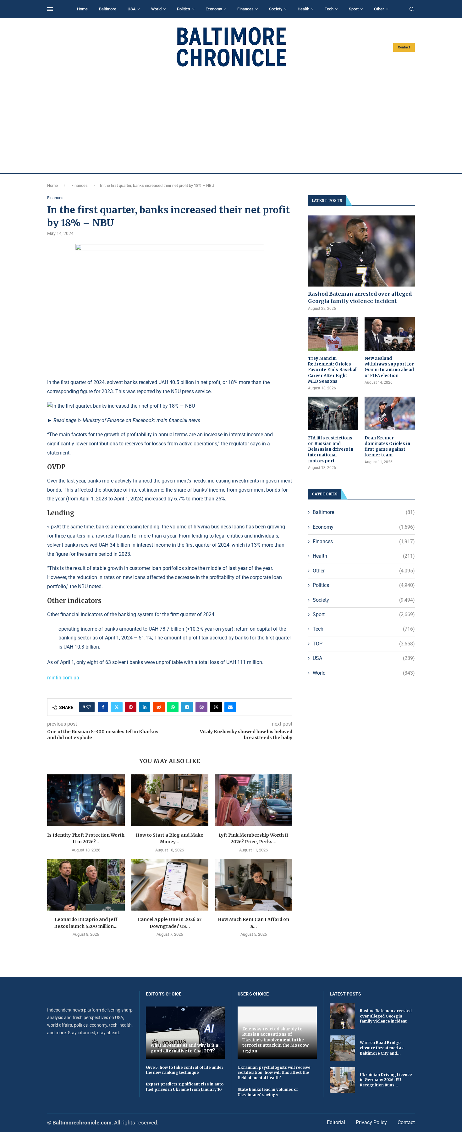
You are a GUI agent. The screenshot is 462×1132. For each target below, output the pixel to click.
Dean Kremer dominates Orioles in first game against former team (387, 446)
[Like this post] (88, 707)
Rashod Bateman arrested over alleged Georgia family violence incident (360, 297)
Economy (214, 9)
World (156, 9)
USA (132, 9)
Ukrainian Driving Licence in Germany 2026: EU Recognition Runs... (386, 1080)
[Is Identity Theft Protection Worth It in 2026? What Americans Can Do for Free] (86, 800)
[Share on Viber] (201, 707)
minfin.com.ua (63, 678)
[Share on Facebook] (103, 707)
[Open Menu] (50, 9)
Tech (329, 9)
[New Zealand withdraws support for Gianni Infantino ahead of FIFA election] (390, 334)
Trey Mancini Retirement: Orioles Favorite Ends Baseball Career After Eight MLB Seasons (333, 370)
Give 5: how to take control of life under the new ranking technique (184, 1070)
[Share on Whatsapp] (173, 707)
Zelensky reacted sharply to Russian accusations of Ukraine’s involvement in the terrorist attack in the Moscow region (275, 1040)
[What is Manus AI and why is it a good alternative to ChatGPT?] (185, 1032)
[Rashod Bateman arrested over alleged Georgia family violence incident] (361, 251)
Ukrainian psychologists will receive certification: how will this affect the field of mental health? (274, 1072)
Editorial (336, 1122)
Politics (183, 9)
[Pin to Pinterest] (130, 707)
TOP (364, 644)
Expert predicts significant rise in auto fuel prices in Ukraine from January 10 (184, 1087)
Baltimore (107, 9)
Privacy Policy (371, 1122)
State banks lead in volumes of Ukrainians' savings (268, 1092)
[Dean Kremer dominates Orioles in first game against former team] (390, 413)
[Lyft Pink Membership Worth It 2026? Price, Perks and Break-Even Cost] (253, 800)
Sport (354, 9)
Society (275, 9)
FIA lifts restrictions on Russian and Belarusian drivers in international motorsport (330, 449)
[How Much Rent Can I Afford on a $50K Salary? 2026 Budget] (253, 885)
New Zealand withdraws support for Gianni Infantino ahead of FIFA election (389, 367)
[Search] (412, 9)
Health (303, 9)
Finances (245, 9)
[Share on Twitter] (117, 707)
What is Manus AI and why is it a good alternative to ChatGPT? (184, 1048)
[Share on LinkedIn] (144, 707)
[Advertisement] (231, 120)
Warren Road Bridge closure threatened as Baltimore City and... (382, 1048)
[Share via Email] (230, 707)
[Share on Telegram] (187, 707)
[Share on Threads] (216, 707)
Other (379, 9)
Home (82, 9)
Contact (404, 47)
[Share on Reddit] (159, 707)
